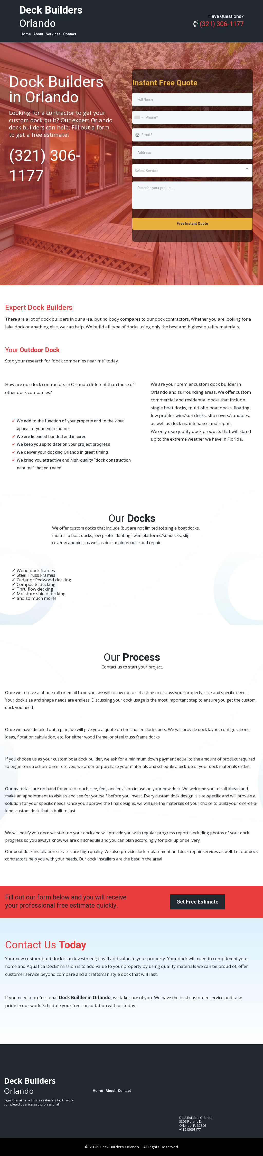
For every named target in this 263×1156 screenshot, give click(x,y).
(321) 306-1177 (222, 24)
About (38, 34)
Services (53, 34)
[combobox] (138, 117)
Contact (69, 34)
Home (26, 34)
